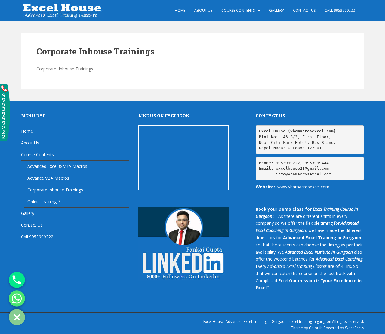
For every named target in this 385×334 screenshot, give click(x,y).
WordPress (354, 327)
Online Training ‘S (44, 201)
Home (180, 10)
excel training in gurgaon (310, 321)
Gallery (276, 10)
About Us (203, 10)
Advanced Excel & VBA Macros (57, 166)
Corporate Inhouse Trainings (55, 190)
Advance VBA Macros (48, 178)
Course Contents (238, 10)
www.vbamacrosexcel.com (303, 187)
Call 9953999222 (340, 10)
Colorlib (316, 327)
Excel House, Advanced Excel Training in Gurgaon (245, 321)
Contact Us (304, 10)
